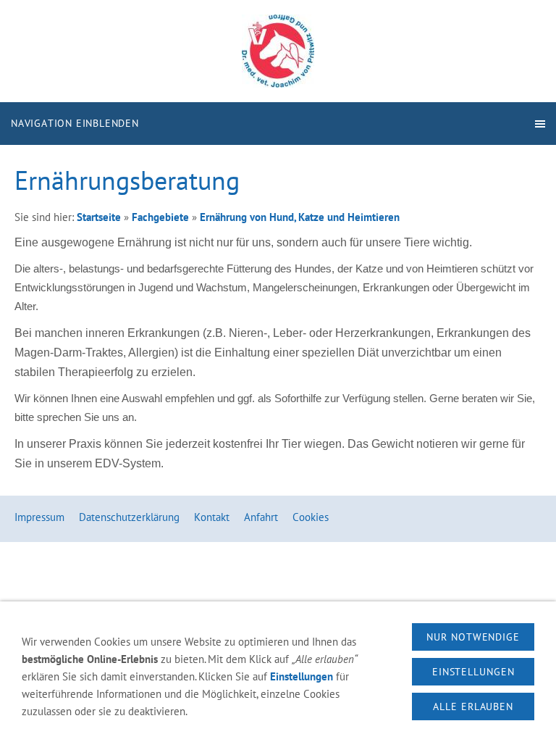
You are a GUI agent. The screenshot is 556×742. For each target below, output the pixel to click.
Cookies (310, 517)
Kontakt (211, 517)
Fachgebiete (160, 217)
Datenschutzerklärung (129, 517)
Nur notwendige (473, 636)
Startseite (99, 217)
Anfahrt (261, 517)
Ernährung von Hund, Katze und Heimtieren (300, 217)
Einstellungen (301, 676)
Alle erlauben (473, 706)
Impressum (39, 517)
